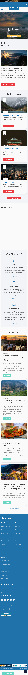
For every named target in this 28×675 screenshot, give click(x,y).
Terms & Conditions (6, 540)
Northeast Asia (18, 540)
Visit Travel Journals (14, 508)
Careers (3, 551)
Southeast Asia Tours (20, 544)
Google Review (5, 609)
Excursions (4, 575)
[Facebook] (5, 600)
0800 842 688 (8, 595)
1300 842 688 (8, 593)
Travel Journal (6, 441)
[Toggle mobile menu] (2, 9)
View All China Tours (8, 84)
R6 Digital (25, 668)
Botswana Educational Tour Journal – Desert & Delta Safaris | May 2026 (14, 358)
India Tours (18, 537)
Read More (7, 375)
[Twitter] (2, 600)
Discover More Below (14, 36)
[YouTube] (14, 600)
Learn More (14, 276)
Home (8, 32)
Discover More (8, 126)
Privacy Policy (4, 544)
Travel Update (4, 548)
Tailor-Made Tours (5, 578)
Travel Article (5, 353)
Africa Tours (18, 529)
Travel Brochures (5, 526)
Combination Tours (6, 568)
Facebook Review (14, 609)
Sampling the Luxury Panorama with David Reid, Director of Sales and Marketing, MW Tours (14, 486)
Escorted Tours (5, 560)
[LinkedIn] (8, 600)
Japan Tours (18, 526)
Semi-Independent (5, 564)
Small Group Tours (5, 571)
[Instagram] (11, 600)
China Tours (14, 32)
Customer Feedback (6, 537)
